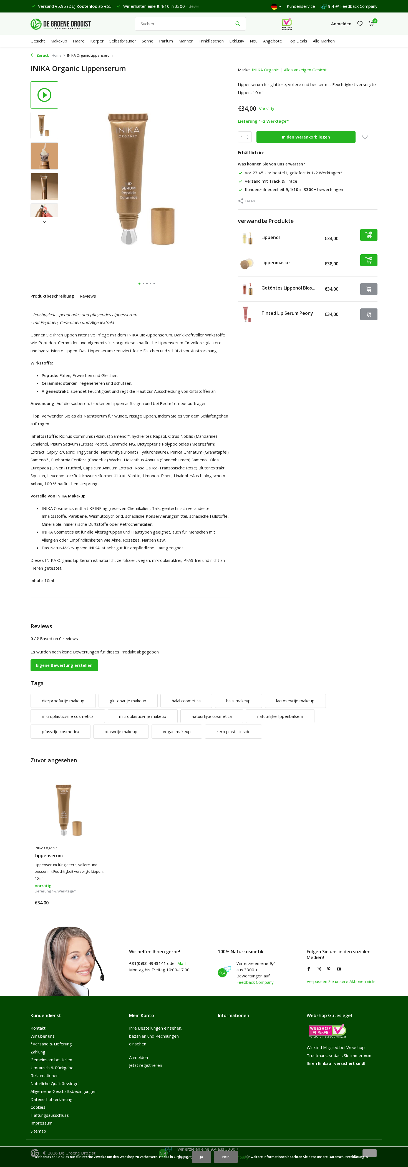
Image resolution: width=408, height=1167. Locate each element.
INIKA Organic (265, 69)
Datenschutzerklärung (51, 1099)
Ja (201, 1157)
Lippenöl (270, 237)
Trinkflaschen (211, 41)
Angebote (272, 41)
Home (57, 55)
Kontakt (38, 1028)
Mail (181, 963)
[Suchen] (238, 23)
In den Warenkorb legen (306, 137)
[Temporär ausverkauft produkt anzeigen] (368, 289)
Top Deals (297, 41)
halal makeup (238, 700)
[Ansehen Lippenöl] (247, 238)
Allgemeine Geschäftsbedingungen (64, 1091)
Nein (226, 1157)
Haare (79, 41)
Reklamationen (45, 1075)
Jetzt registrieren (145, 1065)
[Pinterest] (329, 969)
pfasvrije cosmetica (60, 731)
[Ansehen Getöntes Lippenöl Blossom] (247, 289)
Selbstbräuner (122, 41)
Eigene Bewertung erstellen (64, 665)
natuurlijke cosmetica (212, 716)
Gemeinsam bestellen (51, 1059)
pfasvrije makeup (121, 731)
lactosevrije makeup (295, 700)
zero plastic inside (233, 731)
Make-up (59, 41)
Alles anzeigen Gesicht (305, 69)
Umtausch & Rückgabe (52, 1067)
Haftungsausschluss (50, 1115)
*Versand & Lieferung (51, 1044)
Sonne (147, 41)
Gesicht (38, 41)
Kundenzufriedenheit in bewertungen (294, 189)
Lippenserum (49, 856)
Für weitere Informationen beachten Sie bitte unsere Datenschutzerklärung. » (306, 1157)
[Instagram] (319, 969)
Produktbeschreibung (52, 296)
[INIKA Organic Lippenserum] (71, 810)
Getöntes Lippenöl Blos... (288, 288)
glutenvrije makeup (128, 700)
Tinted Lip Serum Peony (287, 313)
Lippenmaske (275, 263)
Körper (97, 41)
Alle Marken (324, 41)
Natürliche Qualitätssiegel (55, 1083)
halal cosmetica (186, 700)
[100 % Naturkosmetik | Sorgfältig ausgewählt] (65, 23)
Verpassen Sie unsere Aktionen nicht (341, 981)
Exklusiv (236, 41)
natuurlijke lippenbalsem (280, 716)
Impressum (41, 1123)
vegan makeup (177, 731)
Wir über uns (43, 1036)
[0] (370, 23)
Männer (185, 41)
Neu (254, 41)
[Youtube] (339, 969)
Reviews (88, 296)
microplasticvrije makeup (142, 716)
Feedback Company (358, 6)
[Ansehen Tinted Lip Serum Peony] (247, 314)
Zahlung (38, 1052)
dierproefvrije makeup (63, 700)
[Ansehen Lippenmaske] (247, 263)
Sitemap (38, 1131)
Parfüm (166, 41)
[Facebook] (309, 969)
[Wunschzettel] (360, 24)
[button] (139, 284)
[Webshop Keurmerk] (287, 23)
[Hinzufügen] (368, 235)
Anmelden (138, 1057)
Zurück (42, 55)
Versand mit (271, 181)
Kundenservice (301, 6)
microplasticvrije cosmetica (68, 716)
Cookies (38, 1107)
